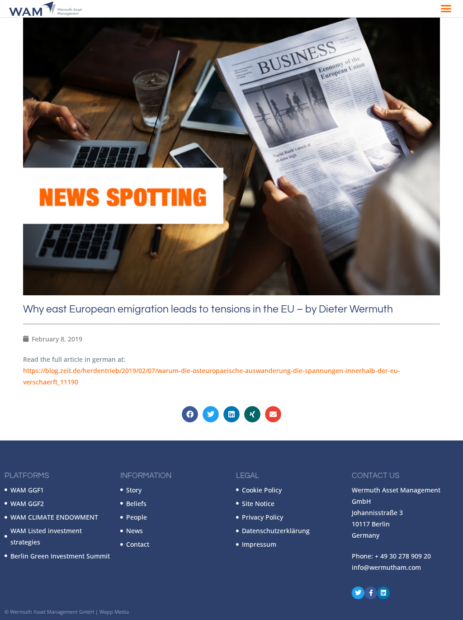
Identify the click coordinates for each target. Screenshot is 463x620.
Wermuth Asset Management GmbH (52, 611)
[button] (446, 8)
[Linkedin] (383, 593)
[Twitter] (358, 593)
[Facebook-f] (370, 593)
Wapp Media (114, 611)
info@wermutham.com (386, 567)
